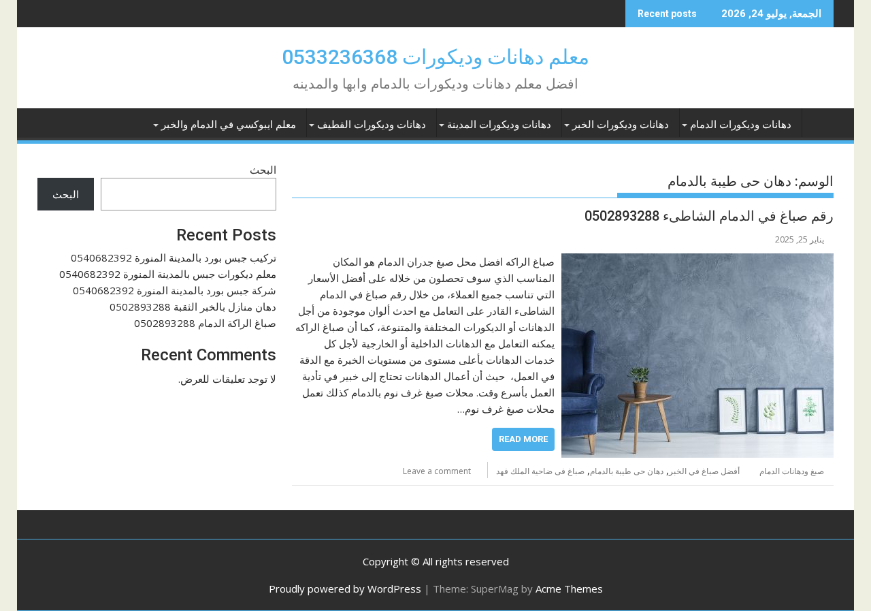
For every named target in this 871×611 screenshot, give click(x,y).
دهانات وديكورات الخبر (620, 125)
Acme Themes (569, 588)
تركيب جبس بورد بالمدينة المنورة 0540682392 (173, 257)
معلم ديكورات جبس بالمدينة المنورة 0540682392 (167, 274)
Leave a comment (437, 471)
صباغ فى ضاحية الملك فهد (540, 471)
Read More (523, 439)
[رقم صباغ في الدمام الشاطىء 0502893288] (697, 261)
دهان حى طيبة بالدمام (626, 471)
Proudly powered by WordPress (345, 588)
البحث (263, 169)
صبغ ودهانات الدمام (791, 471)
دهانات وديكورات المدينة (499, 125)
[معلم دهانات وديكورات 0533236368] (820, 122)
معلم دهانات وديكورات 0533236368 (435, 57)
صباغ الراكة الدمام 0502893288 (205, 323)
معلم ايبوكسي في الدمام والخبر (228, 125)
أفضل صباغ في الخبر (704, 471)
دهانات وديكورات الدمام (740, 125)
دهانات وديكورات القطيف (371, 125)
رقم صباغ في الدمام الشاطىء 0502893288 (709, 216)
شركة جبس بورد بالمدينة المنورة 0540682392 (174, 290)
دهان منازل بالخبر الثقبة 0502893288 (193, 306)
